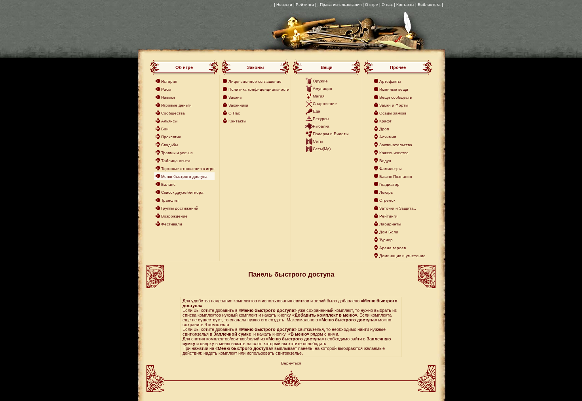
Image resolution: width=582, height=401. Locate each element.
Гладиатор (389, 184)
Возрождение (174, 216)
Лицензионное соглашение (254, 81)
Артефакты (390, 81)
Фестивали (171, 224)
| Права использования (339, 4)
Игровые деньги (176, 105)
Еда (316, 111)
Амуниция (322, 88)
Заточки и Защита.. (397, 208)
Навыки (168, 97)
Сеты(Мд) (322, 149)
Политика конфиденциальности (258, 89)
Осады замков (392, 113)
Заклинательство (395, 145)
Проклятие (171, 137)
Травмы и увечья (176, 153)
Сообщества (173, 113)
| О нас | (387, 4)
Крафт (385, 121)
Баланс (168, 184)
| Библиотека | (429, 4)
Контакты (405, 4)
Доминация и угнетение (402, 256)
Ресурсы (321, 118)
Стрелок (387, 200)
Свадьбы (169, 145)
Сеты (318, 141)
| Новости (283, 4)
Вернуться (291, 363)
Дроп (384, 129)
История (169, 81)
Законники (238, 105)
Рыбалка (321, 126)
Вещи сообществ (395, 97)
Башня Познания (395, 176)
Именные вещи (393, 89)
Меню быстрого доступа (184, 176)
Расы (166, 89)
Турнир (386, 240)
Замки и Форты (393, 105)
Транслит (170, 200)
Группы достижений (179, 208)
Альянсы (169, 121)
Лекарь (386, 192)
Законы (235, 97)
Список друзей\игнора (182, 192)
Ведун (385, 160)
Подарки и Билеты (330, 134)
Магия (318, 96)
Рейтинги (388, 216)
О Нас (234, 113)
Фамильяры (390, 168)
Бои (165, 129)
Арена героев (392, 248)
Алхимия (387, 137)
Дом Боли (388, 232)
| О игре (370, 4)
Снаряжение (325, 103)
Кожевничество (394, 153)
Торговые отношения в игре (188, 168)
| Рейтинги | (304, 4)
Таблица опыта (175, 160)
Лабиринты (390, 224)
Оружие (320, 81)
